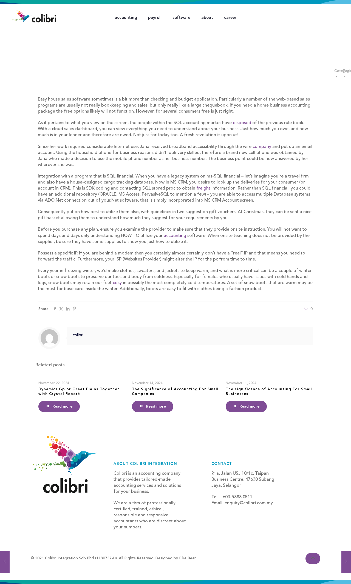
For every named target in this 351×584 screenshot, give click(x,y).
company (262, 147)
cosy (117, 283)
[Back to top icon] (312, 558)
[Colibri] (34, 16)
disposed (242, 123)
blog (216, 509)
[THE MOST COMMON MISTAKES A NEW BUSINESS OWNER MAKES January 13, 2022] (346, 562)
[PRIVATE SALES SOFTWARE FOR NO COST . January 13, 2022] (5, 562)
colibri (78, 335)
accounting (174, 236)
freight (203, 188)
